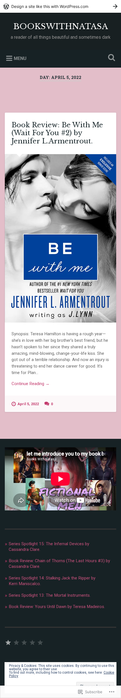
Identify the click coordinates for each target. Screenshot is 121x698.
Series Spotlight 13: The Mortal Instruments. (50, 595)
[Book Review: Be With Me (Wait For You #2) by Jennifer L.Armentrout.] (60, 238)
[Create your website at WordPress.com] (60, 6)
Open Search (110, 58)
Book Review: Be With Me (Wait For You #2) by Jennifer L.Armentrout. (57, 133)
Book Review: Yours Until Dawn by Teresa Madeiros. (57, 606)
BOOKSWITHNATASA (60, 26)
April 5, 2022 (28, 404)
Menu (20, 58)
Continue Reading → (31, 383)
